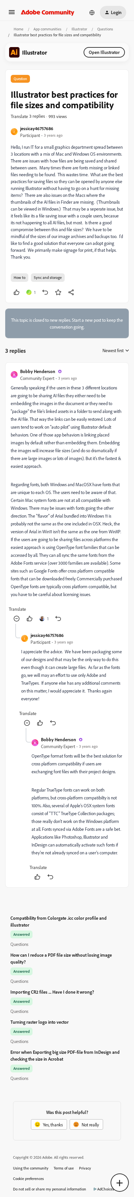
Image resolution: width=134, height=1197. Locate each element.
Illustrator (79, 28)
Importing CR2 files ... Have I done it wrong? (52, 992)
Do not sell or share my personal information (49, 1189)
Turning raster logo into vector (39, 1022)
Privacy (85, 1168)
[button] (12, 14)
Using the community (30, 1168)
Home (18, 28)
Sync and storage (48, 277)
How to (19, 277)
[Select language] (92, 12)
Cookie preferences (28, 1178)
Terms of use (64, 1168)
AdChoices (105, 1189)
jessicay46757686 (36, 128)
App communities (47, 28)
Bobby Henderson (37, 371)
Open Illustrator (104, 52)
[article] (67, 496)
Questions (105, 28)
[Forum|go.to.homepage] (47, 12)
